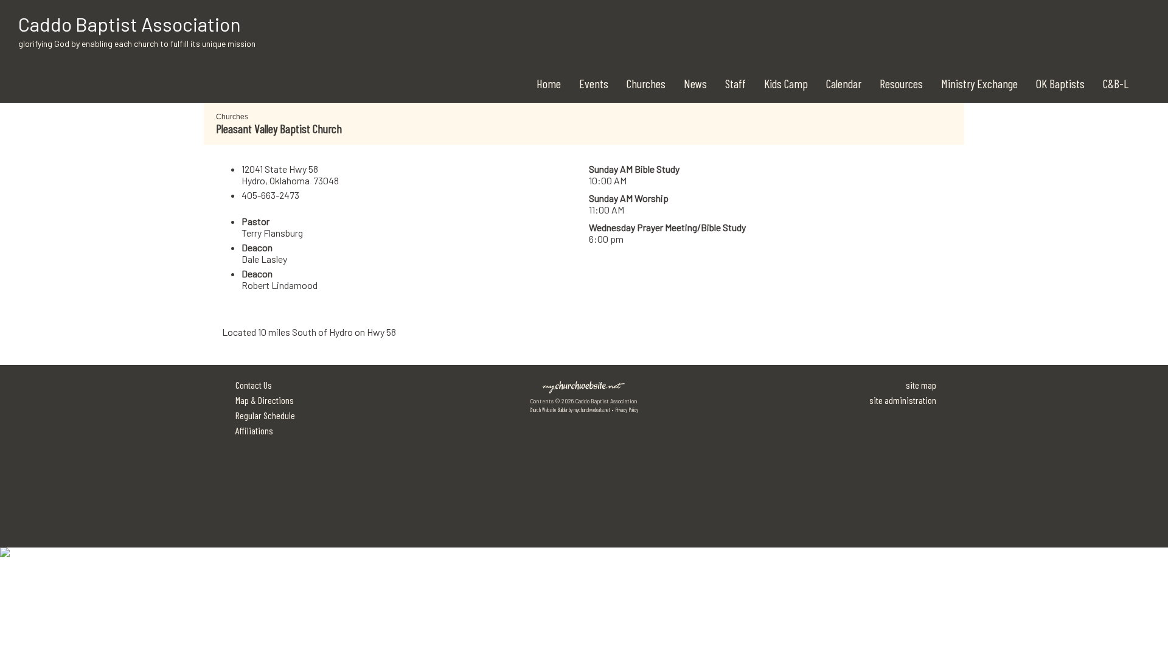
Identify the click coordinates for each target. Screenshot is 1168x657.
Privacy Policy (626, 409)
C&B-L (1115, 83)
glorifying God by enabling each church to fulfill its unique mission (136, 43)
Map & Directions (263, 400)
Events (593, 83)
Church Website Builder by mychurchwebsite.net (570, 409)
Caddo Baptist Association (129, 23)
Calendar (843, 83)
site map (921, 385)
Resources (901, 83)
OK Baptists (1060, 83)
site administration (902, 400)
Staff (735, 83)
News (695, 83)
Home (549, 83)
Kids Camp (786, 83)
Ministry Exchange (979, 83)
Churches (646, 83)
